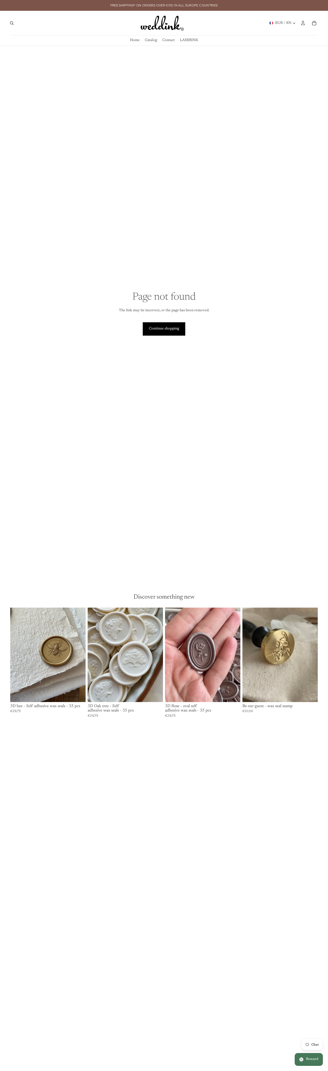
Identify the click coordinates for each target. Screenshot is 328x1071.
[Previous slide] (18, 654)
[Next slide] (78, 654)
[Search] (11, 23)
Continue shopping (164, 328)
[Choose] (77, 694)
